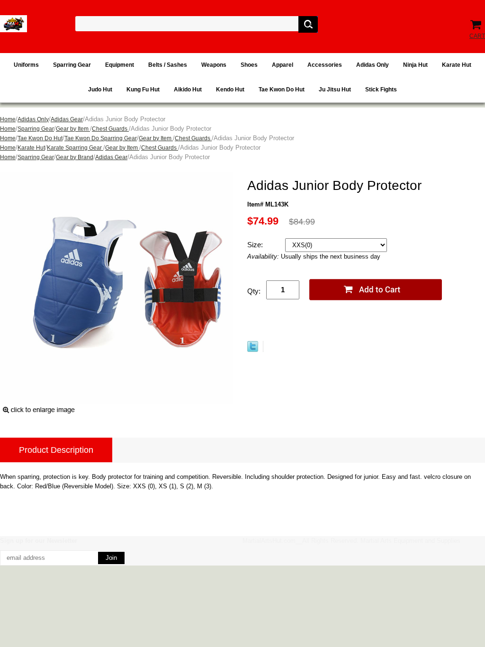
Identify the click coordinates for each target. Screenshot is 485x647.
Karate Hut (456, 65)
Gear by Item (73, 129)
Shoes (249, 65)
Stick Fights (381, 89)
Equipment (119, 65)
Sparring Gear (72, 65)
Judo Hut (100, 89)
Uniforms (26, 65)
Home (8, 119)
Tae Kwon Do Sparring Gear (100, 138)
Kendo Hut (230, 89)
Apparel (282, 65)
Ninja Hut (415, 65)
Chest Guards (110, 129)
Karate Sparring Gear (75, 147)
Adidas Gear (67, 119)
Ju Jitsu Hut (335, 89)
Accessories (324, 65)
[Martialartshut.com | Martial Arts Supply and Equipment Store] (13, 23)
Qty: (253, 291)
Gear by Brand (74, 157)
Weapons (213, 65)
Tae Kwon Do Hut (282, 89)
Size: (256, 245)
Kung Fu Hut (143, 89)
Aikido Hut (188, 89)
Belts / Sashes (167, 65)
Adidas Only (372, 65)
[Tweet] (252, 346)
